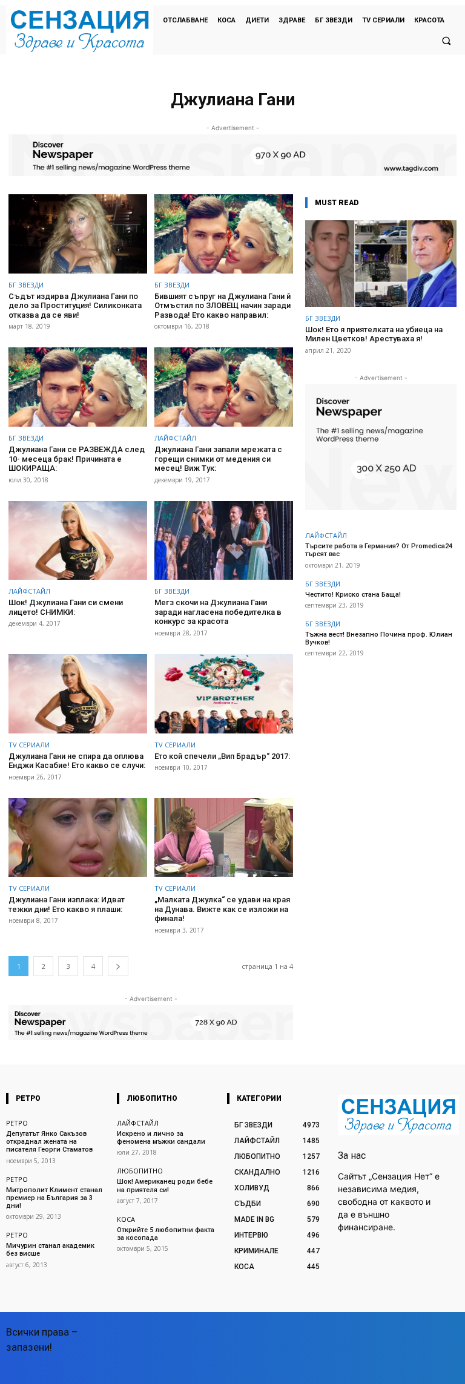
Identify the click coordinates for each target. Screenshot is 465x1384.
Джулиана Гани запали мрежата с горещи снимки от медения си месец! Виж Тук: (218, 459)
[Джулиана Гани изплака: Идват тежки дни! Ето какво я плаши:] (77, 837)
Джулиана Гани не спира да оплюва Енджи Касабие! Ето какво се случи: (76, 761)
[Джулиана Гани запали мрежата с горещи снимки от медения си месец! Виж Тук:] (223, 387)
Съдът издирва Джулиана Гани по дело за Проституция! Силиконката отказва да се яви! (75, 306)
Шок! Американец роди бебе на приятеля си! (165, 1185)
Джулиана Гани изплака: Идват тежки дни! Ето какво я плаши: (66, 904)
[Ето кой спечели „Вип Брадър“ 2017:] (223, 693)
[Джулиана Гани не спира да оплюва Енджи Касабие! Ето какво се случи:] (77, 693)
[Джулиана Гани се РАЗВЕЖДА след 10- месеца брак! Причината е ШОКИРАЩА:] (77, 387)
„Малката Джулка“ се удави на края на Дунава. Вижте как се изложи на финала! (222, 909)
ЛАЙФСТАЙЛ (175, 438)
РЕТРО (17, 1123)
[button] (446, 40)
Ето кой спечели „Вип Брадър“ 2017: (222, 756)
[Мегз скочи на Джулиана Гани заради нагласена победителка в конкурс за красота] (223, 540)
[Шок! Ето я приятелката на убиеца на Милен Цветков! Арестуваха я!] (381, 263)
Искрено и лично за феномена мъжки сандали (161, 1138)
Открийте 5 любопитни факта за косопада (165, 1234)
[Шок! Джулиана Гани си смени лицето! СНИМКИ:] (77, 540)
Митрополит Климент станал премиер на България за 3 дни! (54, 1198)
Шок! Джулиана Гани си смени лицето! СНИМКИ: (65, 607)
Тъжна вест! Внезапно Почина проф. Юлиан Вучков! (378, 638)
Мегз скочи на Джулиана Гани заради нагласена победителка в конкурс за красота (218, 612)
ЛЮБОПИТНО (140, 1170)
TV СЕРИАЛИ (29, 744)
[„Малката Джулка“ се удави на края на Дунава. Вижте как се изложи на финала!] (223, 837)
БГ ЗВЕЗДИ (26, 284)
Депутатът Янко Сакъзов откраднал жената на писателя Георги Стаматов (49, 1141)
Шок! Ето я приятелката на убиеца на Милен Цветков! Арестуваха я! (374, 334)
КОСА (126, 1219)
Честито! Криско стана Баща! (353, 595)
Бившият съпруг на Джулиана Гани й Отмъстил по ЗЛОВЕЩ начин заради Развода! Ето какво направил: (222, 306)
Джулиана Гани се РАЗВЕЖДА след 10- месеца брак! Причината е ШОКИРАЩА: (76, 459)
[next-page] (118, 966)
